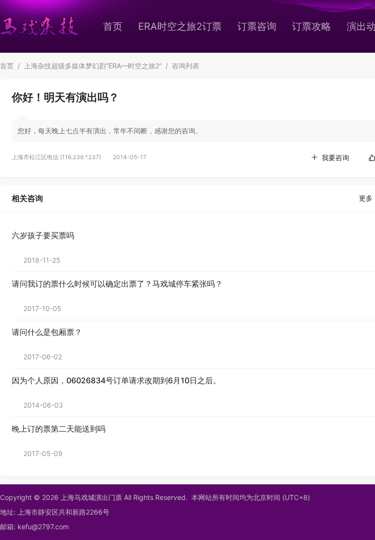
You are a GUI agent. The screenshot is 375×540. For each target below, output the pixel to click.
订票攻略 (311, 26)
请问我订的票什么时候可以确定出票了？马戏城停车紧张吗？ (117, 284)
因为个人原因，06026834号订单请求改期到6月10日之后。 (116, 380)
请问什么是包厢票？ (47, 332)
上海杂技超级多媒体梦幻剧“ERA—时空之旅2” (93, 66)
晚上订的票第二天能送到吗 (58, 429)
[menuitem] (112, 26)
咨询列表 (185, 66)
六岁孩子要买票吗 (43, 235)
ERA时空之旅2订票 (180, 26)
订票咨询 (256, 26)
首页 (113, 26)
